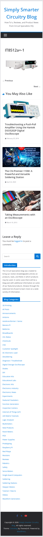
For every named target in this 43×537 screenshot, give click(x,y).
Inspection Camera (10, 408)
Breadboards (8, 333)
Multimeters (7, 424)
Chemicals (7, 341)
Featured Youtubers (10, 400)
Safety (5, 467)
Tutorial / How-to (9, 491)
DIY (4, 372)
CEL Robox (7, 337)
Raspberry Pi (8, 447)
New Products (8, 428)
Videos (5, 495)
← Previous (8, 80)
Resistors (6, 455)
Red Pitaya (7, 451)
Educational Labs (9, 380)
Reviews (6, 459)
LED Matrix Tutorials (11, 416)
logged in (18, 241)
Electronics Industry (10, 388)
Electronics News (9, 392)
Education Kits (8, 376)
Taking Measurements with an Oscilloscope (20, 216)
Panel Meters (8, 432)
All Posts (6, 309)
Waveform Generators (11, 499)
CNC (4, 345)
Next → (37, 86)
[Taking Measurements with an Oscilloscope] (21, 192)
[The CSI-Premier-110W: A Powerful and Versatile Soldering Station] (21, 148)
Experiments (8, 396)
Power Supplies (9, 439)
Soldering (6, 479)
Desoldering (7, 357)
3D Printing (7, 305)
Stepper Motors (9, 487)
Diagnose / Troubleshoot (12, 361)
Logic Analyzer (8, 420)
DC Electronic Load (10, 353)
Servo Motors (8, 471)
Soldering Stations (10, 483)
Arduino (6, 317)
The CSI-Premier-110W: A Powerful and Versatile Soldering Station (18, 174)
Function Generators (11, 404)
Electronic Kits (8, 384)
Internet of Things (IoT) (12, 412)
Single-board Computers (12, 475)
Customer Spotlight (10, 349)
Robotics (6, 463)
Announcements (9, 313)
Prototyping (7, 443)
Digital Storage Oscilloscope (14, 364)
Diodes (5, 368)
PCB (4, 436)
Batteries (6, 329)
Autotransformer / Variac (12, 321)
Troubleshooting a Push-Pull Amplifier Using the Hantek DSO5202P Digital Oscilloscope (20, 129)
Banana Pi (7, 325)
